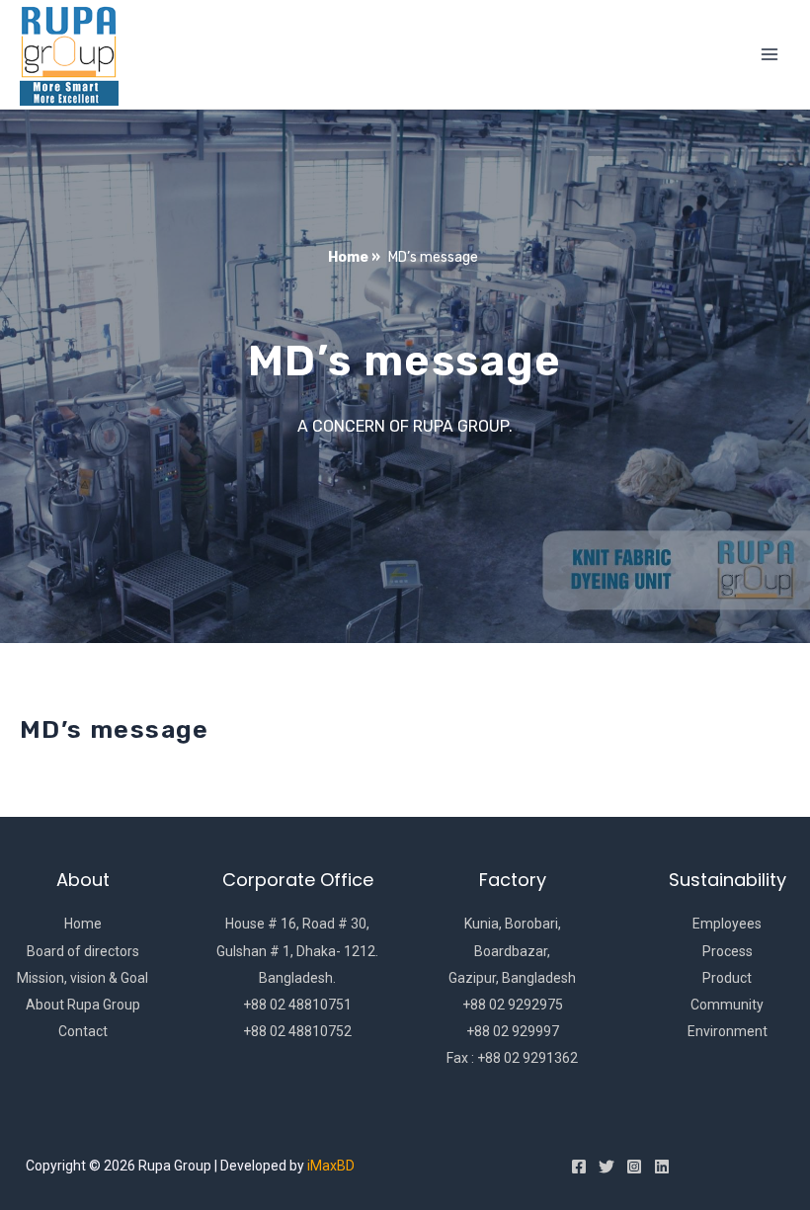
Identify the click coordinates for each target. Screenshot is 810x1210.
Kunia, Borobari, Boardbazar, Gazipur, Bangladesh (512, 950)
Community (727, 1004)
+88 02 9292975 (512, 1004)
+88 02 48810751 (297, 1004)
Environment (728, 1031)
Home (83, 923)
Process (727, 951)
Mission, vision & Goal (82, 978)
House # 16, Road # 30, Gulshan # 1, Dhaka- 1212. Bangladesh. (297, 950)
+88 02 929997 (512, 1031)
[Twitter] (606, 1166)
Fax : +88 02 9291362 (512, 1058)
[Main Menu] (769, 54)
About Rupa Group (83, 1004)
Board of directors (83, 951)
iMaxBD (331, 1165)
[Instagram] (634, 1166)
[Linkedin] (662, 1166)
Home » (354, 257)
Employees (727, 923)
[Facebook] (579, 1166)
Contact (83, 1031)
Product (727, 978)
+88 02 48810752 (297, 1031)
